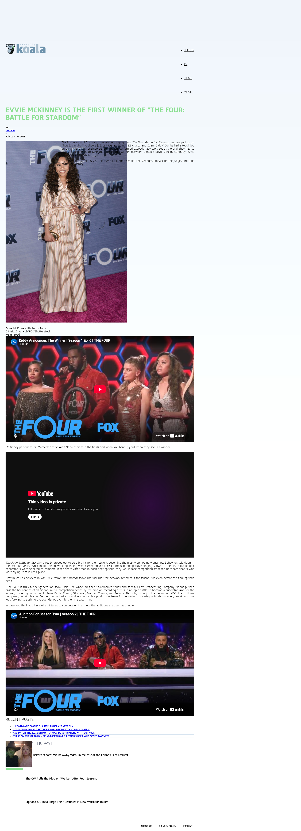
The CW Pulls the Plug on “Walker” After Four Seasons (61, 778)
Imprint (187, 826)
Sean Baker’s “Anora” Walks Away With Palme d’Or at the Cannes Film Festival (77, 755)
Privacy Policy (167, 826)
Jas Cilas (10, 130)
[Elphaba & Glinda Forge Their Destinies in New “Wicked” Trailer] (19, 766)
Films (188, 78)
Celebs (189, 50)
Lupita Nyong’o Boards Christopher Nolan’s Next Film (43, 726)
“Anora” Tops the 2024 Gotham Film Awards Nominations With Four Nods (54, 733)
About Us (146, 826)
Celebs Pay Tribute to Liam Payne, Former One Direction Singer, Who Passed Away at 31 (61, 736)
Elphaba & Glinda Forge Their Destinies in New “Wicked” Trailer (67, 802)
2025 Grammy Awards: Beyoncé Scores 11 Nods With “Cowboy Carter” (51, 729)
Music (188, 92)
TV (185, 64)
